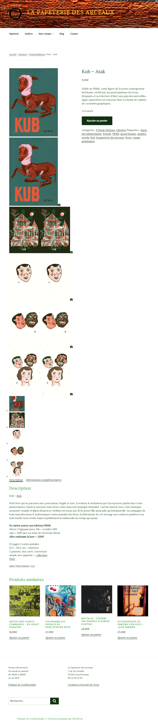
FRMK (115, 133)
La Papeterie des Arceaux (70, 12)
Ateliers (29, 33)
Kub (92, 137)
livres (128, 137)
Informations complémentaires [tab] (43, 479)
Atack (143, 130)
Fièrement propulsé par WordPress (65, 718)
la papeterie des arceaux (110, 137)
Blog (62, 33)
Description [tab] (16, 479)
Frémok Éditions (37, 54)
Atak (19, 495)
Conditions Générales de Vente (83, 684)
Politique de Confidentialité (22, 684)
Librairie (23, 54)
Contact (74, 33)
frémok (107, 133)
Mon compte (45, 33)
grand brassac (128, 133)
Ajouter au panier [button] (19, 637)
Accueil (12, 54)
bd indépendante (92, 133)
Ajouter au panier (97, 120)
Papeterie (14, 33)
